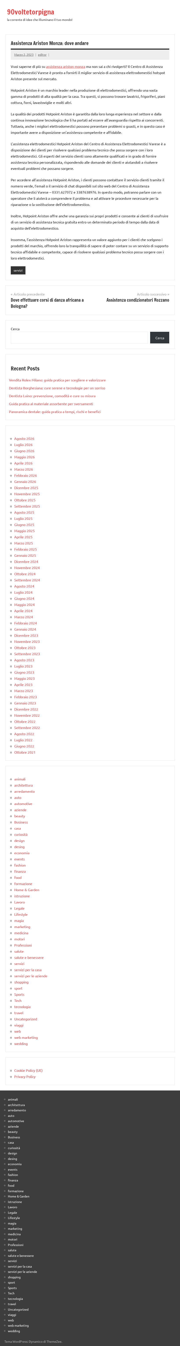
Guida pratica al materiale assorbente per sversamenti (51, 403)
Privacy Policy (25, 1076)
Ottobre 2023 (25, 647)
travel (18, 1012)
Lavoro (19, 902)
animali (19, 779)
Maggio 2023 (24, 678)
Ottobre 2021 (25, 752)
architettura (23, 785)
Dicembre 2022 (26, 709)
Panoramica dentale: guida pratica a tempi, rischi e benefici (55, 411)
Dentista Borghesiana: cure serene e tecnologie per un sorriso (57, 388)
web (17, 1031)
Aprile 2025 (23, 537)
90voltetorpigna (30, 12)
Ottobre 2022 (25, 721)
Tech (18, 1000)
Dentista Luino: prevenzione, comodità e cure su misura (52, 396)
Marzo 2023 (23, 690)
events (19, 859)
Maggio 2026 (24, 457)
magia (19, 920)
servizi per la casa (27, 969)
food (18, 877)
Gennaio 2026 (25, 481)
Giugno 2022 (24, 746)
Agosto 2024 (24, 586)
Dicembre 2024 (26, 561)
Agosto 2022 (24, 733)
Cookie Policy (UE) (28, 1070)
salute (19, 951)
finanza (20, 871)
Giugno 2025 (24, 524)
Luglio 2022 (23, 740)
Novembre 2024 (27, 567)
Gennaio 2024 (25, 629)
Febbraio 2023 (25, 697)
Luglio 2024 (23, 592)
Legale (19, 908)
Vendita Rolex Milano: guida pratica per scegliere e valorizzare (57, 380)
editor (42, 54)
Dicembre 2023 (26, 635)
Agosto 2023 (24, 660)
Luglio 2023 (23, 666)
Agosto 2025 (24, 512)
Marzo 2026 (23, 469)
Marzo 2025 (23, 543)
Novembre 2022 (27, 715)
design (19, 840)
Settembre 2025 (27, 506)
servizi (18, 270)
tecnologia (22, 1006)
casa (17, 828)
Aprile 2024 (23, 610)
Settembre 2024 (27, 580)
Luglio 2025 (23, 518)
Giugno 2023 (24, 672)
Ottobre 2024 (25, 573)
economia (21, 853)
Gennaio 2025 (25, 555)
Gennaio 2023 (25, 703)
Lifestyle (21, 914)
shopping (21, 982)
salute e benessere (29, 957)
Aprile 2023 (23, 684)
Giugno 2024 (24, 598)
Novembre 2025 (27, 494)
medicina (21, 933)
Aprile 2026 (23, 463)
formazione (23, 883)
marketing (22, 926)
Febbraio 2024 (25, 623)
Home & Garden (26, 889)
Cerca (15, 329)
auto (17, 797)
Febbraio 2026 (25, 475)
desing (19, 846)
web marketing (26, 1037)
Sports (19, 994)
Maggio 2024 (24, 604)
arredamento (24, 791)
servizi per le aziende (30, 976)
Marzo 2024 (23, 617)
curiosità (20, 834)
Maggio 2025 (24, 530)
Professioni (23, 945)
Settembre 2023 (27, 653)
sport (18, 988)
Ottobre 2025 (25, 500)
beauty (19, 816)
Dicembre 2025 (26, 487)
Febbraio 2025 (25, 549)
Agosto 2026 (24, 438)
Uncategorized (25, 1019)
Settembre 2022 (27, 727)
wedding (21, 1043)
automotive (23, 803)
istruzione (22, 896)
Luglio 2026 (23, 444)
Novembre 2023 (27, 641)
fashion (20, 865)
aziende (20, 809)
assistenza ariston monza (65, 66)
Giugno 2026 (24, 450)
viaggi (18, 1025)
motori (19, 939)
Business (21, 822)
